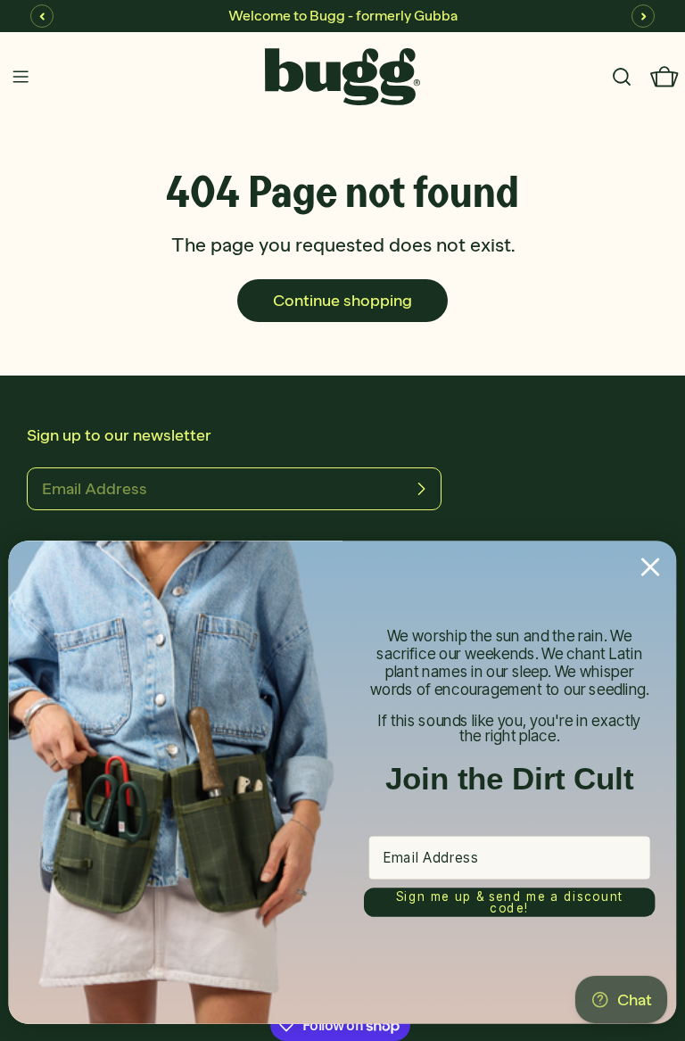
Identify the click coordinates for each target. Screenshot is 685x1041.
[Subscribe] (421, 489)
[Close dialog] (650, 567)
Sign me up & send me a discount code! (509, 901)
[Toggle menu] (20, 77)
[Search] (622, 77)
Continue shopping (342, 300)
